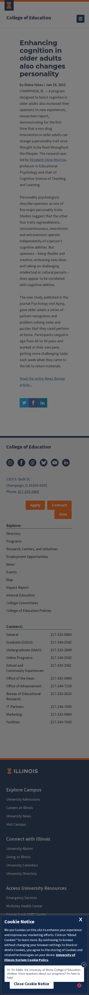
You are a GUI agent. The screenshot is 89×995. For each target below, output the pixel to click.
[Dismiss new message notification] (84, 965)
